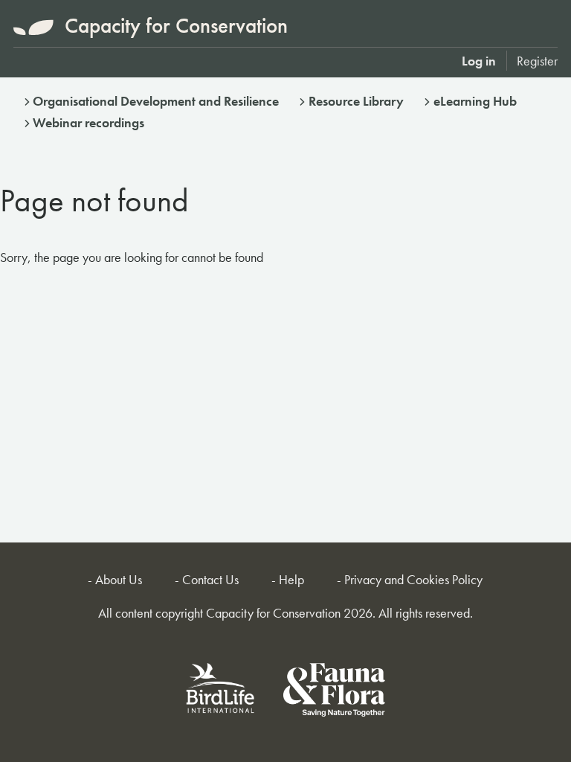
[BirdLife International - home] (220, 692)
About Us (118, 579)
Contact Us (210, 579)
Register (537, 60)
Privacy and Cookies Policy (413, 579)
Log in (479, 60)
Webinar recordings (88, 122)
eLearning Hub (475, 100)
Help (291, 579)
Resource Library (356, 100)
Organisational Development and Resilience (156, 100)
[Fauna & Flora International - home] (334, 692)
